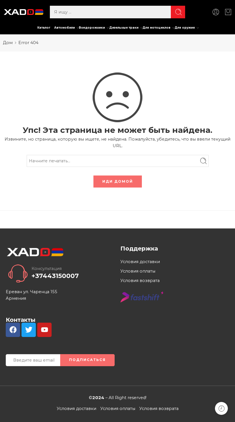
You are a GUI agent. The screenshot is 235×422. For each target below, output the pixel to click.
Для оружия (185, 27)
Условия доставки (140, 261)
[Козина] (228, 12)
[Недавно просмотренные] (221, 408)
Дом (8, 42)
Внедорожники (92, 27)
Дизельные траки (123, 27)
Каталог (43, 27)
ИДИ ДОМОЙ (117, 181)
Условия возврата (140, 280)
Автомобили (64, 27)
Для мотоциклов (156, 27)
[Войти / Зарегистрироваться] (216, 12)
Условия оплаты (137, 271)
